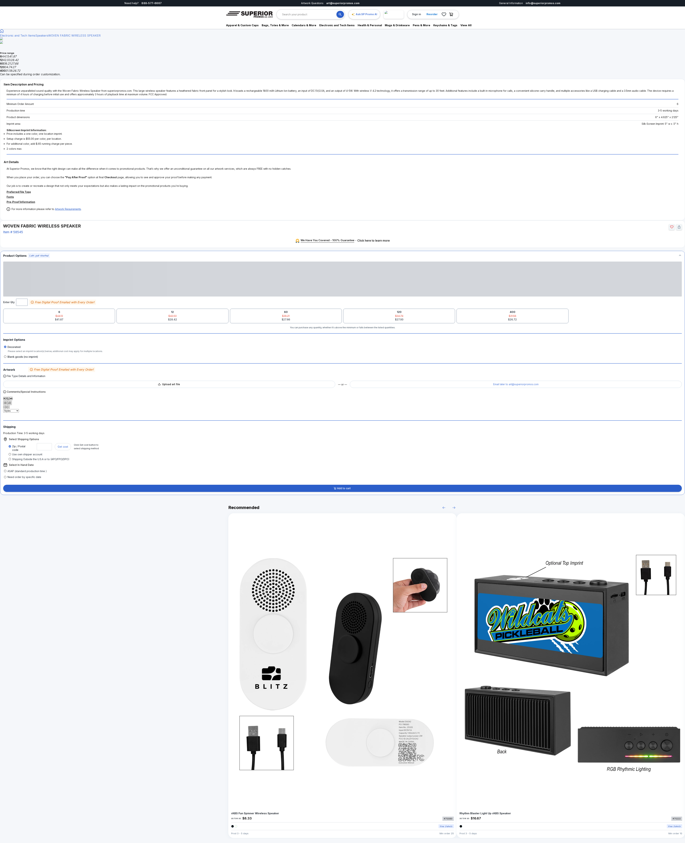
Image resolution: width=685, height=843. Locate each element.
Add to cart (344, 488)
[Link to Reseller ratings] (394, 14)
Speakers (41, 35)
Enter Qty (9, 302)
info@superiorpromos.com (543, 3)
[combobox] (309, 14)
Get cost (63, 446)
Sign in (416, 14)
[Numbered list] (9, 403)
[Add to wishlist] (672, 227)
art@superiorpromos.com (343, 3)
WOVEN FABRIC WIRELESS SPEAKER (74, 35)
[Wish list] (443, 14)
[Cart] (452, 14)
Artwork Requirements (68, 209)
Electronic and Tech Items (17, 35)
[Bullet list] (5, 403)
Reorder (432, 14)
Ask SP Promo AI (366, 14)
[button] (342, 255)
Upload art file (171, 384)
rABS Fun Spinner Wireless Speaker (255, 813)
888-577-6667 (151, 3)
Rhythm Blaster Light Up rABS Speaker (485, 813)
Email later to (516, 384)
